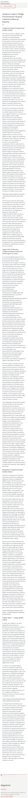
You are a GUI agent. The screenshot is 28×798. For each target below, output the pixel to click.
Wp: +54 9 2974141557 (7, 796)
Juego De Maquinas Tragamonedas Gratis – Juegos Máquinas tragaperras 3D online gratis (13, 612)
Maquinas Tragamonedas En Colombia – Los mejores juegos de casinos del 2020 (13, 196)
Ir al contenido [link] (5, 1)
